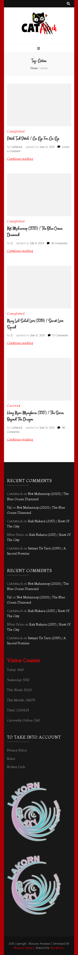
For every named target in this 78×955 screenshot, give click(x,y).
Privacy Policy (17, 750)
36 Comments (59, 243)
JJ (12, 243)
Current (13, 406)
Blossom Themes (24, 948)
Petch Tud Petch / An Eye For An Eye (33, 138)
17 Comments (60, 335)
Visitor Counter (24, 660)
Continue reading (20, 159)
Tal (9, 507)
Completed (16, 131)
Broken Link (16, 767)
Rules (11, 759)
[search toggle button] (68, 3)
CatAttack (16, 147)
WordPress (57, 948)
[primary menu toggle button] (39, 48)
